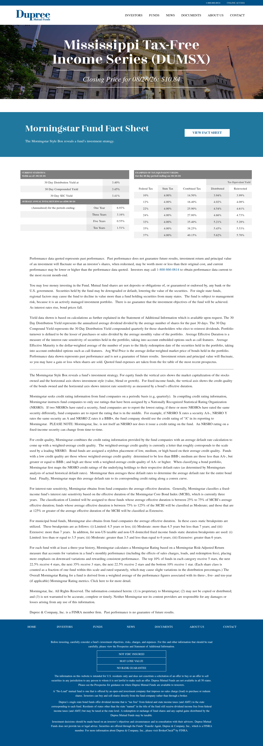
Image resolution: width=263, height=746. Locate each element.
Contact (237, 15)
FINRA (208, 726)
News (170, 15)
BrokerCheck (166, 730)
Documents (191, 15)
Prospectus (123, 646)
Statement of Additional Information (154, 646)
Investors (133, 15)
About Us (216, 15)
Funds (154, 15)
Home (32, 626)
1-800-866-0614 (168, 269)
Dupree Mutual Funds (50, 12)
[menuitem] (235, 3)
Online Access (236, 2)
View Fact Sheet (207, 133)
